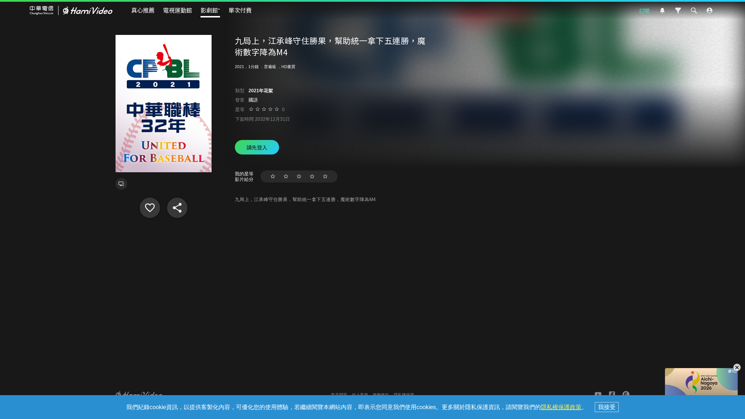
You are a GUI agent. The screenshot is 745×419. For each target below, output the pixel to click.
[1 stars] (272, 176)
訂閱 (644, 10)
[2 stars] (285, 176)
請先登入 (256, 147)
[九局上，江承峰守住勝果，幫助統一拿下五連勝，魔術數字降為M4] (150, 208)
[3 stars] (299, 176)
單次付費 (240, 10)
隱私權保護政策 (561, 407)
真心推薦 (143, 10)
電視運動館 (177, 10)
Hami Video (71, 10)
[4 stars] (312, 176)
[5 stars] (325, 176)
